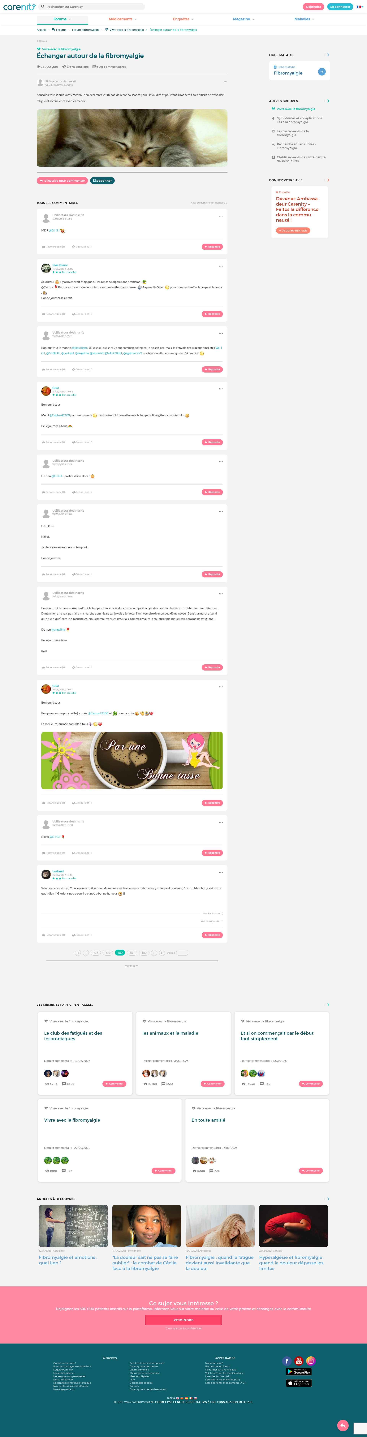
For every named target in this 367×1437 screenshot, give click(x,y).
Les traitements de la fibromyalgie (293, 133)
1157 (69, 1171)
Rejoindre (313, 7)
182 (144, 952)
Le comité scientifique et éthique (72, 1382)
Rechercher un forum (217, 1366)
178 (95, 952)
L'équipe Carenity (63, 1369)
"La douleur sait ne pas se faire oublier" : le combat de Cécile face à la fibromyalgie (145, 1263)
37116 (54, 1084)
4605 (70, 1084)
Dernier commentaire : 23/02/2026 (165, 1060)
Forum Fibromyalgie (85, 29)
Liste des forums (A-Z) (217, 1376)
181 (132, 952)
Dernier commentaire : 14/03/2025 (264, 1060)
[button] (62, 20)
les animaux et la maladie (170, 1033)
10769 (152, 1084)
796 (217, 1171)
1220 (169, 1084)
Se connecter (340, 7)
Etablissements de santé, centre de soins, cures (301, 159)
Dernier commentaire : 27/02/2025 (215, 1147)
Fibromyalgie (288, 73)
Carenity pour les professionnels (148, 1389)
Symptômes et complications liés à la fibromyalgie (299, 120)
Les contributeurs (63, 1379)
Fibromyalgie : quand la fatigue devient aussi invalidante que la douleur (220, 1263)
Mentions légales (139, 1376)
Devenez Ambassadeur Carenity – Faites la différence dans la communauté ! (297, 209)
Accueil (41, 29)
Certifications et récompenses (147, 1363)
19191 (53, 1171)
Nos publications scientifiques (70, 1386)
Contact (134, 1386)
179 (107, 952)
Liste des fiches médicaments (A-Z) (225, 1382)
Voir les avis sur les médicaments (224, 1373)
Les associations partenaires (69, 1376)
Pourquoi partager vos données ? (72, 1366)
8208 (201, 1171)
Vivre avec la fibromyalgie (127, 29)
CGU (132, 1379)
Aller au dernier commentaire (208, 202)
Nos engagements (64, 1389)
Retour (43, 41)
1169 (267, 1084)
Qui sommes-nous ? (64, 1363)
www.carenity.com (137, 1402)
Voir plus (130, 965)
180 (120, 952)
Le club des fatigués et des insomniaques (73, 1035)
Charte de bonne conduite (145, 1373)
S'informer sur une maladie (220, 1369)
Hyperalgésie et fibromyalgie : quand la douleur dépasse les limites (291, 1263)
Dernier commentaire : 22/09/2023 (67, 1147)
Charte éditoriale (139, 1369)
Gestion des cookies (141, 1382)
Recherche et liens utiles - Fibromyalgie (296, 146)
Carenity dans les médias (144, 1366)
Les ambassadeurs (63, 1373)
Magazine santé (214, 1363)
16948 (250, 1084)
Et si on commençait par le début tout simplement (277, 1035)
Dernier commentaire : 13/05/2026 (67, 1060)
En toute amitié (208, 1120)
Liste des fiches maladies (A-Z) (222, 1379)
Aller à (171, 952)
